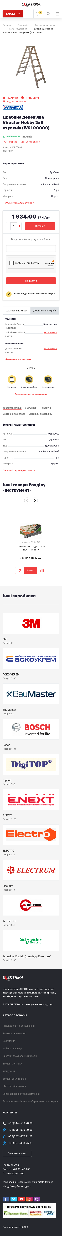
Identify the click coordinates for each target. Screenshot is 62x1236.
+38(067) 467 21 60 (20, 1136)
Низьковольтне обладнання (19, 1025)
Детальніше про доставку (18, 359)
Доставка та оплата (14, 413)
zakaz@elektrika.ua (42, 1182)
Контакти (10, 1112)
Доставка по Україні (44, 310)
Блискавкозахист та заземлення (21, 1093)
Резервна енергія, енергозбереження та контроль (31, 1101)
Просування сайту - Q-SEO (15, 1227)
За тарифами (50, 332)
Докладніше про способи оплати (31, 394)
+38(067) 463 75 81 (20, 1143)
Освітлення (9, 1040)
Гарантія (46, 408)
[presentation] (27, 500)
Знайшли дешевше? (40, 413)
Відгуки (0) (31, 408)
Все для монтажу (12, 1063)
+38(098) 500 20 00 (20, 1129)
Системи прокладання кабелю (20, 1056)
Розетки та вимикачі (14, 1033)
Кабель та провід (12, 1048)
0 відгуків (27, 136)
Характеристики (12, 408)
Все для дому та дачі (14, 1078)
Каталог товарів (15, 1015)
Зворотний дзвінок (17, 1153)
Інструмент (9, 1071)
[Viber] (37, 1199)
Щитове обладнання (14, 1086)
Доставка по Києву (17, 310)
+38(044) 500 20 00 (20, 1123)
